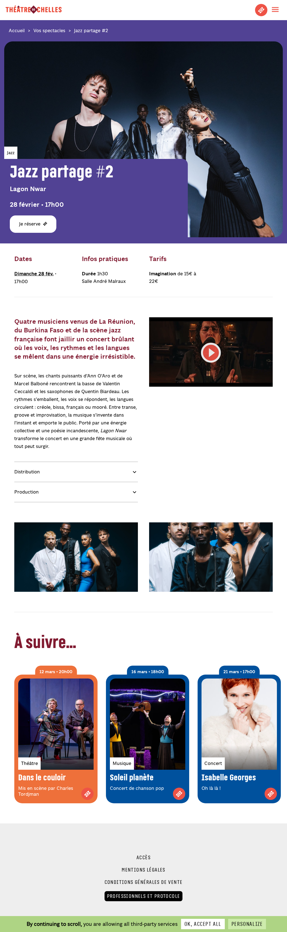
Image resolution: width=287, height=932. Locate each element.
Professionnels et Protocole (143, 896)
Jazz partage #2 (91, 30)
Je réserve (29, 224)
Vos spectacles (49, 30)
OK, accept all (202, 924)
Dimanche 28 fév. (34, 274)
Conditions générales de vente (144, 882)
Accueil (17, 30)
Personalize (247, 924)
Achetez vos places (261, 10)
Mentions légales (143, 870)
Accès (143, 857)
